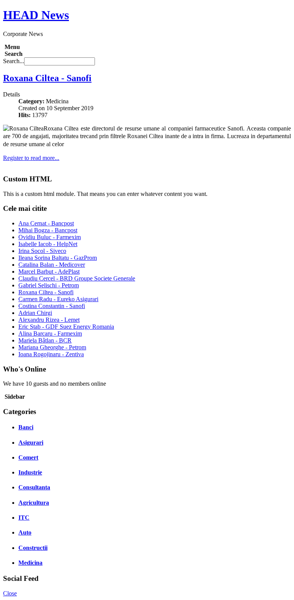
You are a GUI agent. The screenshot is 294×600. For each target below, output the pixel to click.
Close (10, 593)
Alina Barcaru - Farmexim (50, 333)
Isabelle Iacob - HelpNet (47, 244)
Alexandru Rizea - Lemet (49, 319)
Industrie (30, 472)
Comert (28, 457)
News (36, 15)
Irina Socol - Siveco (42, 251)
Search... (13, 61)
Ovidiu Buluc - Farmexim (49, 237)
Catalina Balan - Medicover (51, 264)
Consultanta (34, 487)
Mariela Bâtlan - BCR (45, 340)
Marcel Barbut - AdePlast (49, 271)
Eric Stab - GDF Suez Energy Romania (66, 326)
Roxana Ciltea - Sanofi (47, 78)
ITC (23, 517)
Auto (24, 532)
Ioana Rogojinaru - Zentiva (51, 354)
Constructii (32, 548)
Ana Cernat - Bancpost (46, 223)
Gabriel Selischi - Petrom (48, 285)
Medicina (30, 562)
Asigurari (30, 442)
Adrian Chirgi (35, 313)
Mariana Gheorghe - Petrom (52, 347)
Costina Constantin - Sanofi (51, 306)
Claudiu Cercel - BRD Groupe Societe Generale (76, 278)
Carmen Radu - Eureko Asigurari (58, 299)
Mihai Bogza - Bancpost (47, 230)
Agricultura (33, 502)
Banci (25, 427)
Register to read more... (31, 158)
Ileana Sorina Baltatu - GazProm (57, 257)
